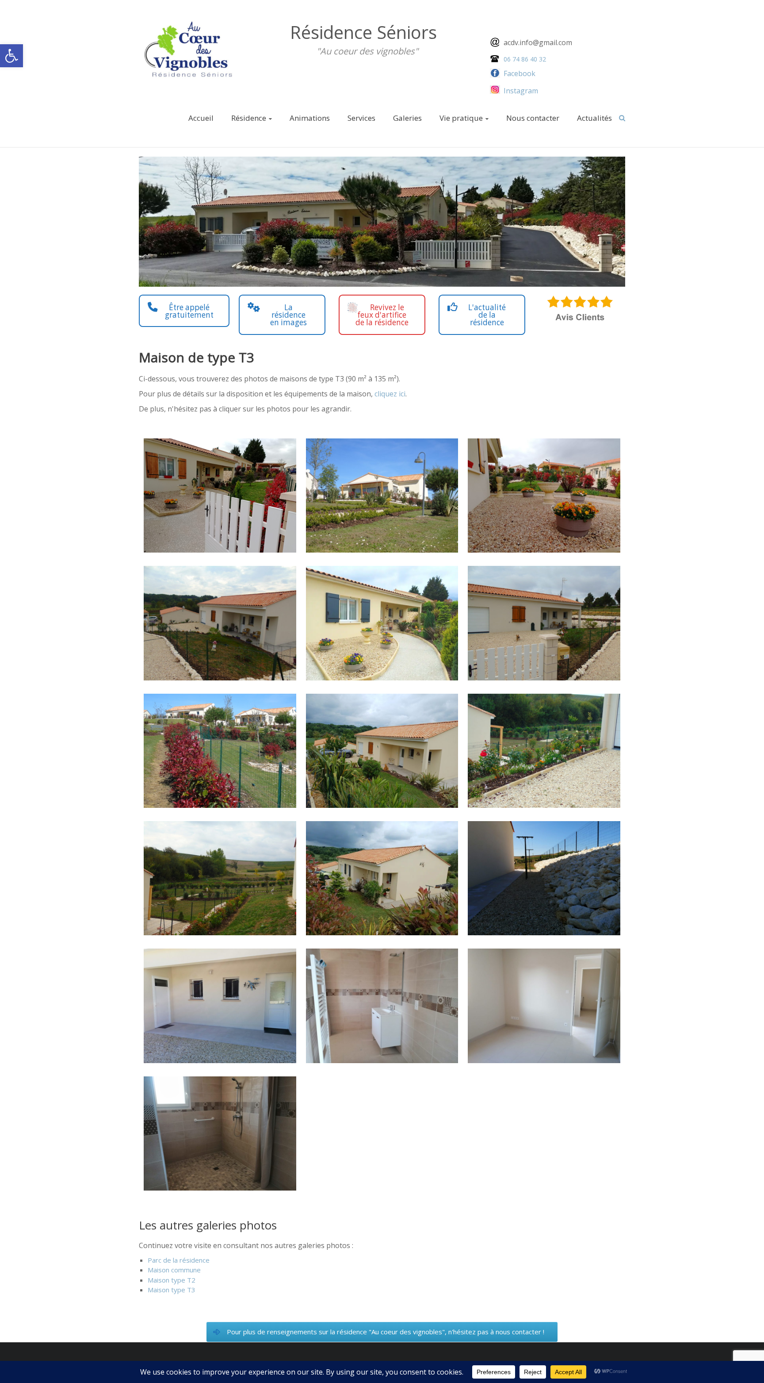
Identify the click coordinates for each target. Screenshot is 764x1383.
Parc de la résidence (179, 1260)
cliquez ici (389, 394)
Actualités (594, 118)
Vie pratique (461, 118)
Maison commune (174, 1269)
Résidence (248, 118)
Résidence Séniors (363, 32)
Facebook (518, 73)
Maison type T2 (171, 1279)
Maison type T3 (171, 1289)
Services (361, 118)
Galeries (407, 118)
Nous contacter (532, 118)
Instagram (521, 91)
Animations (310, 118)
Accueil (201, 118)
